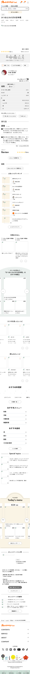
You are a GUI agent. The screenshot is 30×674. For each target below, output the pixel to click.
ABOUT (3, 638)
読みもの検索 (14, 6)
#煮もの (12, 20)
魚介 (4, 436)
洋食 (4, 415)
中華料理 (6, 419)
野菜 (4, 439)
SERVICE (4, 634)
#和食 (7, 20)
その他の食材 (7, 443)
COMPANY (5, 642)
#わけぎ (22, 20)
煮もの (11, 620)
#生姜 (27, 20)
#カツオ (3, 22)
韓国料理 (6, 422)
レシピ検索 (5, 6)
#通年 (17, 20)
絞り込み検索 (14, 12)
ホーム (2, 620)
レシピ (7, 620)
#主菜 (2, 20)
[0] (20, 2)
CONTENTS (5, 630)
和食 (4, 411)
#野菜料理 (25, 343)
